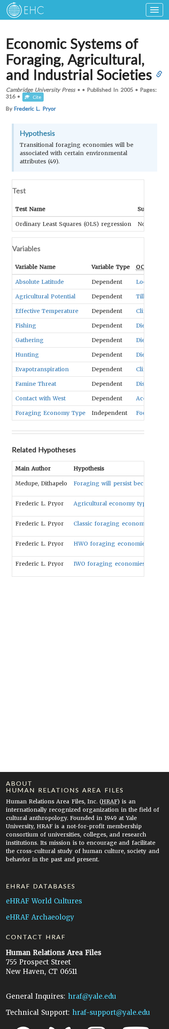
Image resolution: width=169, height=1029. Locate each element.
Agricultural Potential (45, 296)
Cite (35, 97)
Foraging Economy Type (50, 412)
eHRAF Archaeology (40, 917)
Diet (141, 325)
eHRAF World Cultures (44, 901)
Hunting (27, 354)
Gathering (29, 340)
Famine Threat (35, 383)
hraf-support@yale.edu (111, 1012)
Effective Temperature (46, 311)
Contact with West (40, 398)
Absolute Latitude (39, 281)
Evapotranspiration (42, 369)
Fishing (25, 325)
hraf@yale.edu (92, 996)
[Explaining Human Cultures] (22, 10)
